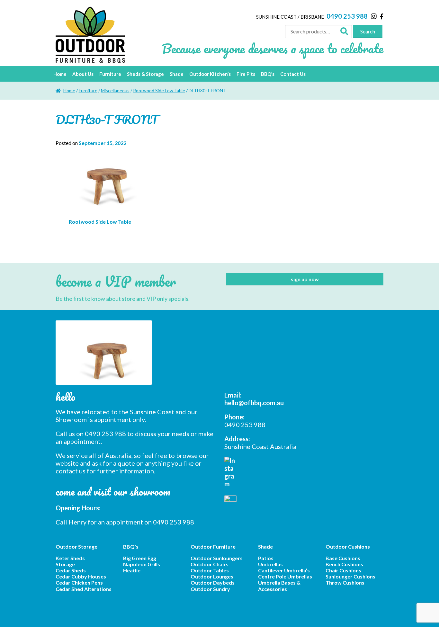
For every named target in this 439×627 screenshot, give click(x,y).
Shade (177, 74)
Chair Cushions (343, 570)
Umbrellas (270, 564)
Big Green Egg (139, 558)
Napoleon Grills (141, 564)
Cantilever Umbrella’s (284, 570)
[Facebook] (381, 16)
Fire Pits (246, 74)
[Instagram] (374, 16)
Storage (65, 564)
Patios (265, 558)
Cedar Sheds (71, 570)
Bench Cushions (344, 564)
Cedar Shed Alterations (84, 589)
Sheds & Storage (145, 74)
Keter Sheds (70, 558)
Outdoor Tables (210, 570)
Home (60, 74)
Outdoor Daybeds (213, 582)
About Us (83, 74)
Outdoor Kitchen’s (210, 74)
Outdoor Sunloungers (217, 558)
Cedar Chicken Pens (79, 582)
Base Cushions (343, 558)
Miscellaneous (115, 90)
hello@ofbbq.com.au (254, 403)
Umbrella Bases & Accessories (279, 585)
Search (367, 31)
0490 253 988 (347, 16)
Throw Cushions (345, 582)
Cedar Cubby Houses (81, 576)
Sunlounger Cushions (350, 576)
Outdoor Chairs (209, 564)
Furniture (110, 74)
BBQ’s (267, 74)
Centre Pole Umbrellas (285, 576)
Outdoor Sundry (210, 589)
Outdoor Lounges (212, 576)
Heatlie (131, 570)
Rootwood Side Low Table (159, 90)
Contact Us (293, 74)
